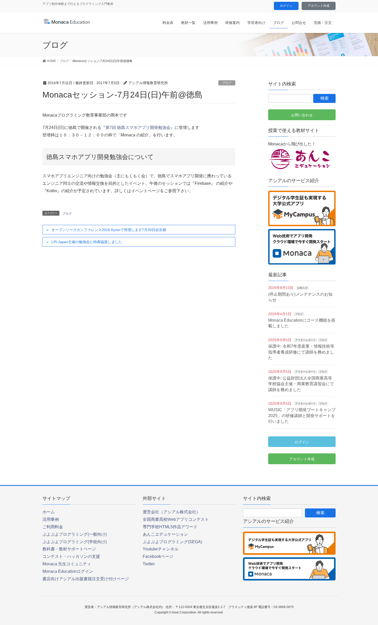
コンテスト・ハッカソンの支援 (71, 556)
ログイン (286, 5)
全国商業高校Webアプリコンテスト (176, 519)
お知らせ (302, 287)
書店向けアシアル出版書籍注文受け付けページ (85, 579)
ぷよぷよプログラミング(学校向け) (74, 542)
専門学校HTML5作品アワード (170, 527)
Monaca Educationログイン (67, 571)
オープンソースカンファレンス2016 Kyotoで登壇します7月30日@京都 (108, 230)
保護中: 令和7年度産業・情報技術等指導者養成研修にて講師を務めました (301, 352)
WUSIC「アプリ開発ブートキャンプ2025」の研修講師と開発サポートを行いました (302, 416)
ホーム (48, 512)
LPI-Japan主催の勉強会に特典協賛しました (86, 242)
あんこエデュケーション (165, 534)
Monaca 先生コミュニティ (66, 564)
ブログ (226, 83)
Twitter (149, 564)
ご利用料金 (52, 527)
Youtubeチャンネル (160, 549)
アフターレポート (305, 340)
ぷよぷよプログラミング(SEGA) (172, 542)
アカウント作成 (318, 5)
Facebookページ (158, 556)
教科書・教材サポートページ (69, 549)
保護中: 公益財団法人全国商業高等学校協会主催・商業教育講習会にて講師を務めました (301, 384)
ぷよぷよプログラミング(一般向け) (74, 534)
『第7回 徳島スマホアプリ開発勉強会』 (138, 127)
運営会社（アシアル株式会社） (171, 512)
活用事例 (50, 519)
